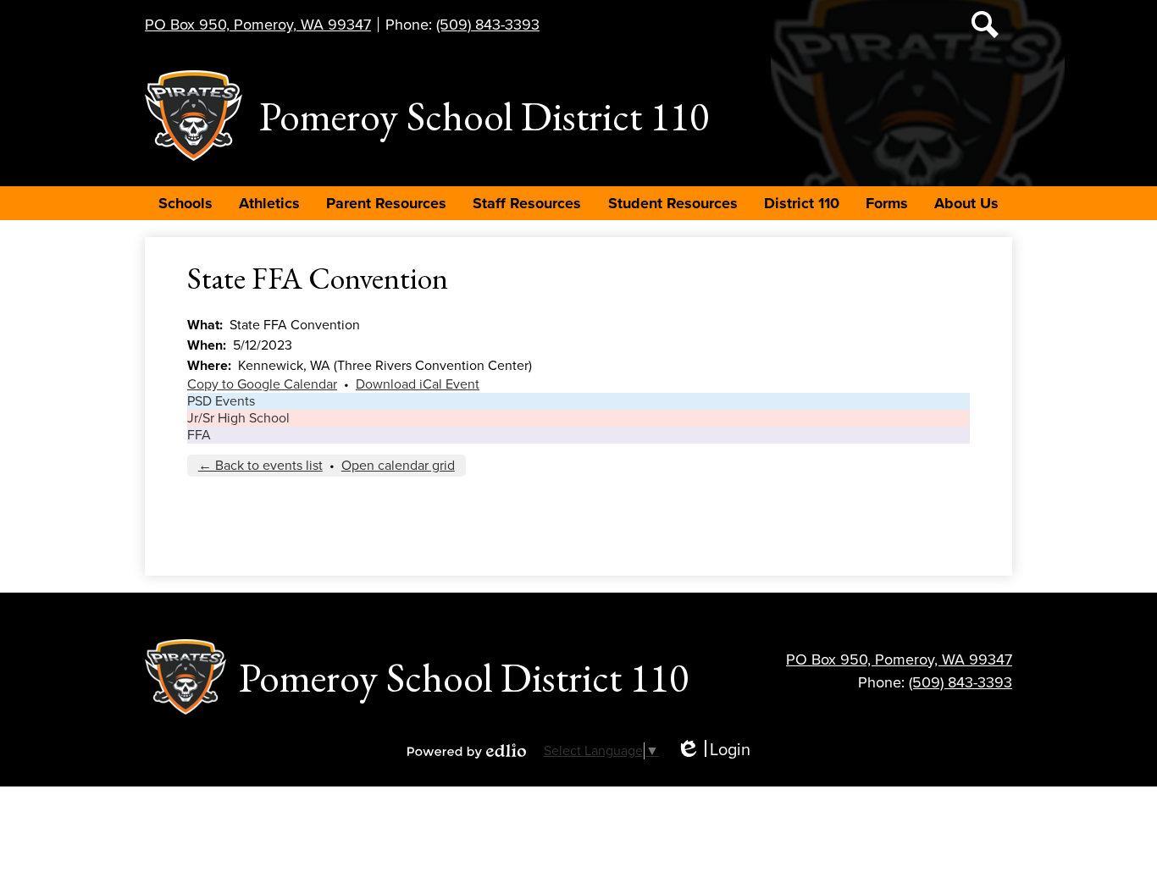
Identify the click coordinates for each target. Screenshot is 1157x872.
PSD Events (221, 401)
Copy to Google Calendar (262, 384)
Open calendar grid (398, 465)
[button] (185, 203)
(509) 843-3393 (488, 24)
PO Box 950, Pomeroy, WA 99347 (258, 24)
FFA (199, 435)
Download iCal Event (417, 384)
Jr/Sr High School (238, 418)
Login (713, 750)
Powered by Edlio (466, 750)
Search (985, 24)
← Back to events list (260, 465)
